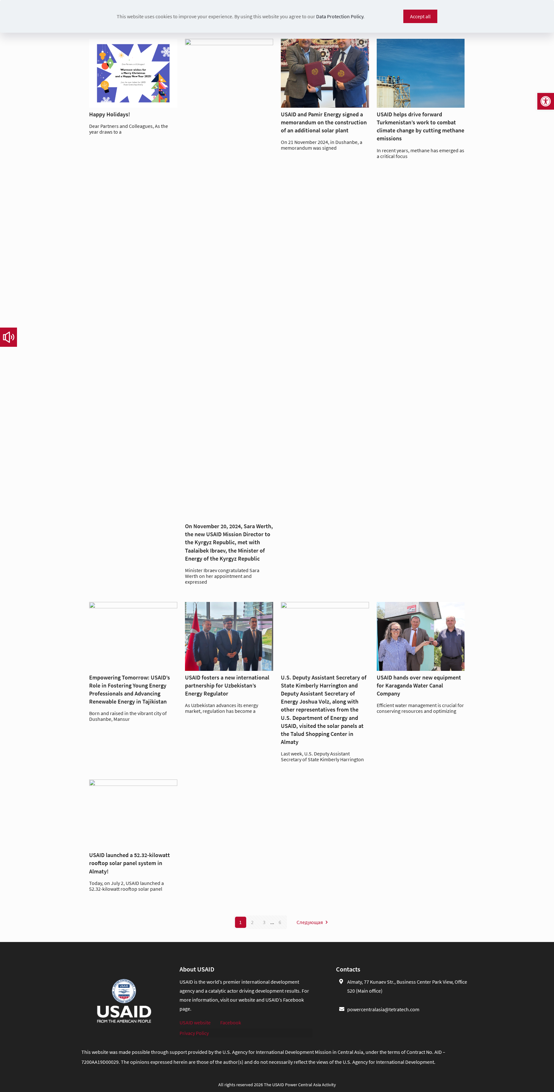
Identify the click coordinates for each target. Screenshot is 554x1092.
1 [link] (240, 922)
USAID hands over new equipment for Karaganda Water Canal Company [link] (419, 685)
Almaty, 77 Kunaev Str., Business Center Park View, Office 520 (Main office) (407, 986)
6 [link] (280, 922)
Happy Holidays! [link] (109, 114)
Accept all (420, 16)
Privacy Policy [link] (194, 1033)
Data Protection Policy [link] (339, 16)
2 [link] (252, 922)
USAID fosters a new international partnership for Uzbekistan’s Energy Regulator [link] (227, 685)
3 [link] (264, 922)
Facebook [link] (230, 1022)
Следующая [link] (310, 922)
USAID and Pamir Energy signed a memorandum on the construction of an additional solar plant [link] (324, 122)
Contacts (348, 969)
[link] (545, 101)
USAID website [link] (195, 1022)
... (272, 922)
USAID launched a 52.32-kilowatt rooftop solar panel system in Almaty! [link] (129, 863)
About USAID (197, 969)
